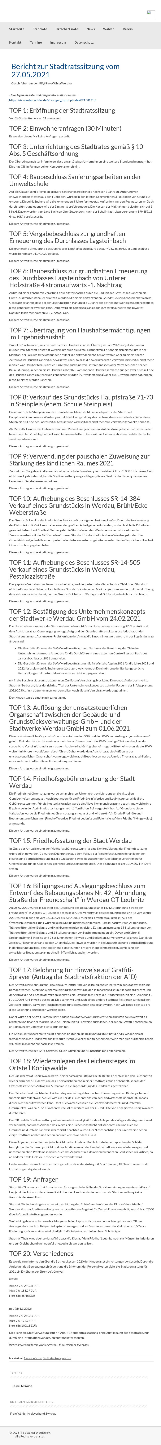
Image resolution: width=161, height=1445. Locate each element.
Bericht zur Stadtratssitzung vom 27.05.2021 (65, 70)
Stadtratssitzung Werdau (57, 1358)
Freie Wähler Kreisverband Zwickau (33, 1413)
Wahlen (108, 29)
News (91, 29)
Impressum (58, 42)
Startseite (16, 29)
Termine (36, 42)
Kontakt (15, 42)
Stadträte (40, 29)
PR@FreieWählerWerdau (55, 83)
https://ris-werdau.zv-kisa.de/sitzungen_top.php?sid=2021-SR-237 (52, 100)
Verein (128, 29)
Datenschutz (84, 42)
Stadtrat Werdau (33, 1358)
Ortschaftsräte (67, 29)
